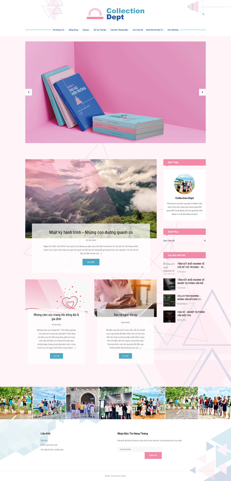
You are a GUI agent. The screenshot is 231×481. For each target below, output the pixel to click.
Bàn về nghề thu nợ (125, 315)
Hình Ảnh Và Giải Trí (154, 29)
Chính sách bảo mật (49, 445)
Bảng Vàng (73, 29)
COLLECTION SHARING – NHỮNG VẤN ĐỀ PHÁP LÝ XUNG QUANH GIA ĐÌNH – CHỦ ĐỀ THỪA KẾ (191, 297)
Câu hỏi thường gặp (119, 29)
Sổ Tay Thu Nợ (100, 29)
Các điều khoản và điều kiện (52, 450)
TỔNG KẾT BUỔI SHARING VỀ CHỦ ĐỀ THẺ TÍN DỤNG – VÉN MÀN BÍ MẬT (191, 265)
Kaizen (86, 29)
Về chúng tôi (58, 29)
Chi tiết (91, 262)
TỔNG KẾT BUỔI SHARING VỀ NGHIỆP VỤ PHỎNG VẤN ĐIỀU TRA (191, 281)
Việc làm (44, 440)
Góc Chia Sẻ (169, 240)
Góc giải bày (173, 29)
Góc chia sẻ (138, 29)
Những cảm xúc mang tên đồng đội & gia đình (56, 317)
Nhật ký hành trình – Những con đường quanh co (91, 232)
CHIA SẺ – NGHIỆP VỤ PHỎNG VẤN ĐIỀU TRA (191, 313)
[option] (115, 92)
